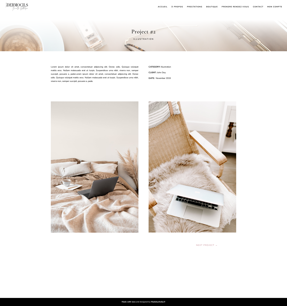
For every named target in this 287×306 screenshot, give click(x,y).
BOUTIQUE (212, 7)
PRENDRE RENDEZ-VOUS (235, 7)
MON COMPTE (274, 7)
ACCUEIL (163, 7)
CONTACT (258, 7)
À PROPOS (177, 7)
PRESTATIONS (194, 7)
